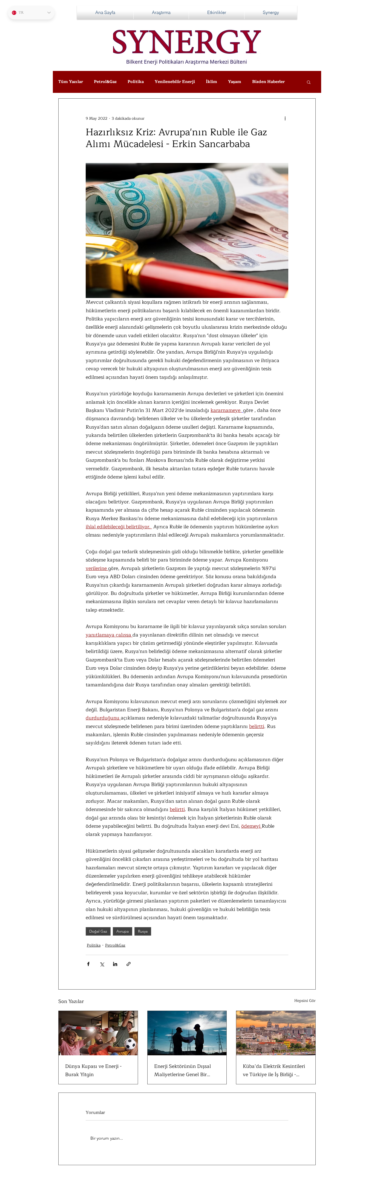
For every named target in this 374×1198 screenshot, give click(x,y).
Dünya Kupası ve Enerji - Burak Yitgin (93, 1070)
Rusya (143, 931)
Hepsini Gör (305, 1001)
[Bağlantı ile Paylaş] (128, 964)
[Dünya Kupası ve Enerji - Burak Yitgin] (98, 1033)
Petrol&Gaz (105, 81)
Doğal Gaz (98, 931)
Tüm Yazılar (70, 81)
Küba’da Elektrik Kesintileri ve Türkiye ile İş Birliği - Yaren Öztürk (274, 1070)
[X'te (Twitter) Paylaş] (101, 964)
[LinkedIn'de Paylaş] (115, 964)
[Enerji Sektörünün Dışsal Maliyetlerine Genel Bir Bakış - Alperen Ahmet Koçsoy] (187, 1033)
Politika (136, 81)
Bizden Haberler (268, 81)
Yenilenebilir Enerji (175, 81)
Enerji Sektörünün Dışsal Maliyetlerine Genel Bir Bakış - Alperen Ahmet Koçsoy (182, 1070)
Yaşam (234, 81)
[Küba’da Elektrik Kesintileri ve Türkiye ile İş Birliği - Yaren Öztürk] (275, 1033)
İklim (211, 81)
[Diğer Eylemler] (285, 118)
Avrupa (122, 931)
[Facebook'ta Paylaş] (88, 964)
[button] (308, 82)
